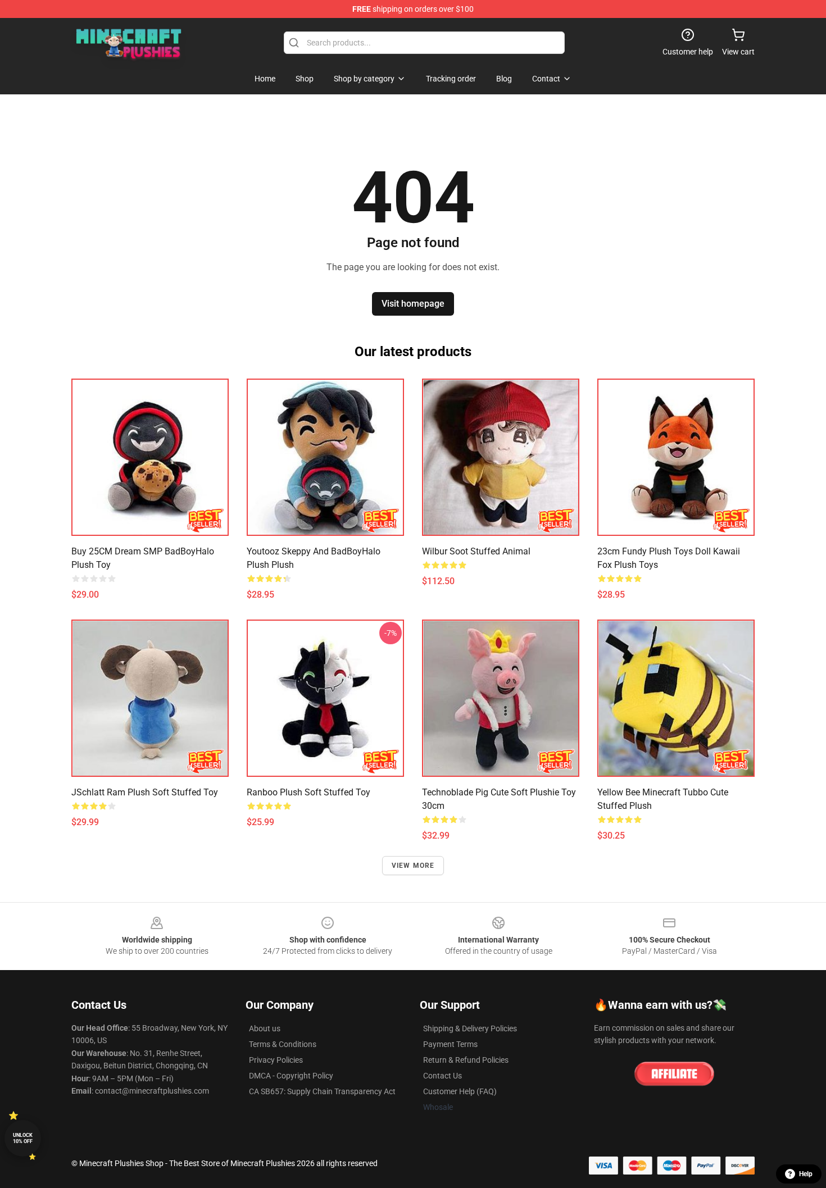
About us (264, 1028)
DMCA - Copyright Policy (291, 1075)
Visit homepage (413, 303)
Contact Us (442, 1075)
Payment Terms (450, 1044)
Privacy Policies (276, 1059)
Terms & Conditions (282, 1044)
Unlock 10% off (23, 1138)
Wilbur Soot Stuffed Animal (476, 551)
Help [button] (806, 1174)
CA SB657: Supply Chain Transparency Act (322, 1091)
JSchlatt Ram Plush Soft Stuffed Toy (144, 792)
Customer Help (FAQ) (460, 1091)
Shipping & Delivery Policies (470, 1028)
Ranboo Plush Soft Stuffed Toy (308, 792)
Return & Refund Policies (466, 1059)
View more (413, 866)
